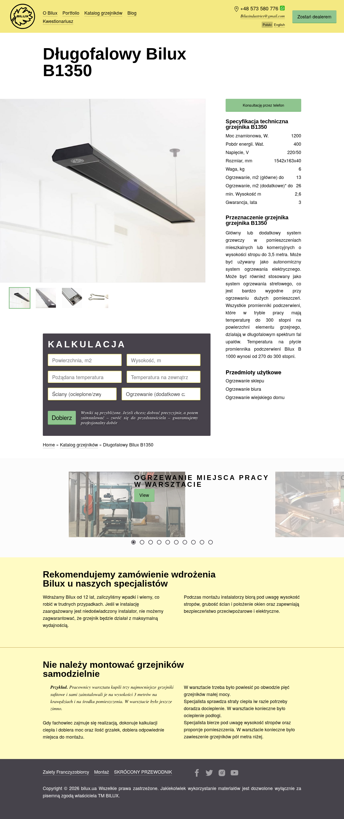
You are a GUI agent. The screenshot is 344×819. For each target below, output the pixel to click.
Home (22, 16)
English (279, 24)
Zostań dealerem (314, 16)
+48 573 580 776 (260, 8)
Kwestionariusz (58, 21)
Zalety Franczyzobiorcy (66, 771)
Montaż (101, 771)
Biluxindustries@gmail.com (262, 15)
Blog (131, 12)
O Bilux (50, 12)
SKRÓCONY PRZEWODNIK (143, 771)
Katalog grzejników (103, 12)
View (144, 495)
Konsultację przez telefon (263, 105)
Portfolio (70, 12)
